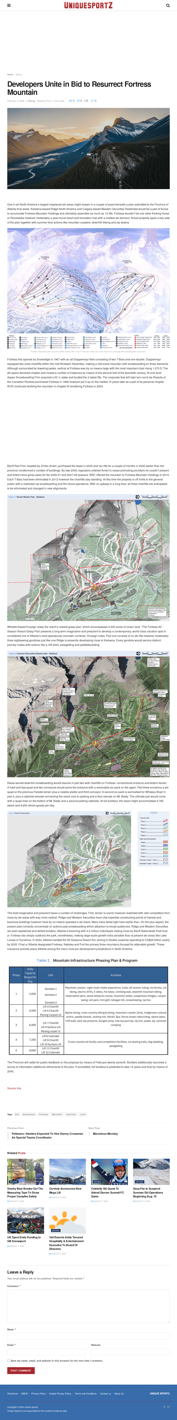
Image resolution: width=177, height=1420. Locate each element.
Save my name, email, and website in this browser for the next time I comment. (57, 1360)
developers (29, 1114)
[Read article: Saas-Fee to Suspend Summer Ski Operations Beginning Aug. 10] (151, 1172)
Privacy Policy (38, 1393)
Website (96, 1345)
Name (11, 1329)
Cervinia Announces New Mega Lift (65, 1190)
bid (17, 1114)
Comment (14, 1286)
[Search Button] (168, 5)
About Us (119, 1393)
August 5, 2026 (16, 1246)
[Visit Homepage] (88, 5)
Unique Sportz (31, 1406)
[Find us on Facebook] (164, 1407)
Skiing (19, 74)
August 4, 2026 (58, 1253)
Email (11, 1345)
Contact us (105, 1393)
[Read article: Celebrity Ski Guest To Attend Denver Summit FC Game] (109, 1172)
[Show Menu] (9, 5)
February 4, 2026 (15, 100)
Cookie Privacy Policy (60, 1393)
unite (83, 1114)
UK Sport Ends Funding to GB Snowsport (24, 1239)
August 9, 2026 (16, 1201)
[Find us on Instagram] (168, 1407)
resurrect (71, 1114)
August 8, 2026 (58, 1197)
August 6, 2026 (142, 1201)
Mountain (57, 1114)
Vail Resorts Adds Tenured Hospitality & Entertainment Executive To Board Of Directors (66, 1243)
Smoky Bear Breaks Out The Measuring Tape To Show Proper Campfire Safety (25, 1192)
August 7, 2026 (100, 1201)
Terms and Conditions (86, 1393)
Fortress (43, 1114)
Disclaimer (12, 1393)
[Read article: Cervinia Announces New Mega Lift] (67, 1172)
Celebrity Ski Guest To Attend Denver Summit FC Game (107, 1192)
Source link (14, 1088)
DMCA (24, 1393)
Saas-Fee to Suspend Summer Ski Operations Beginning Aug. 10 (148, 1192)
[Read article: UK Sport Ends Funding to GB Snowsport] (25, 1220)
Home (10, 74)
